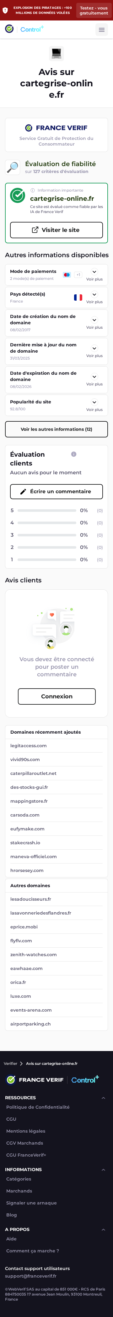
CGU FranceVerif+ (26, 1155)
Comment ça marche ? (32, 1251)
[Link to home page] (9, 29)
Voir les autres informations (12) (56, 429)
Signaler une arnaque (31, 1203)
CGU (11, 1119)
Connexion (57, 696)
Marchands (19, 1191)
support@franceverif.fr (30, 1276)
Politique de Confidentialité (38, 1107)
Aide (11, 1239)
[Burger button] (101, 29)
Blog (11, 1215)
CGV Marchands (24, 1143)
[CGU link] (74, 454)
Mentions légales (25, 1131)
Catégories (18, 1179)
